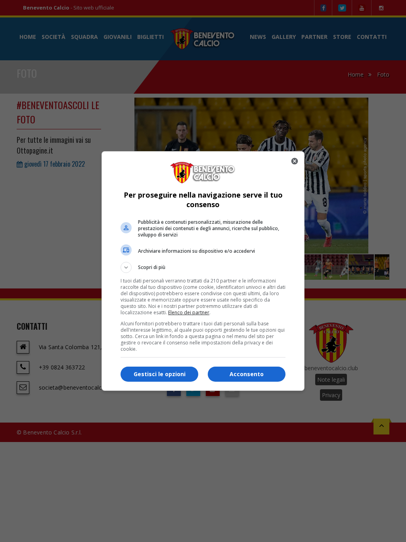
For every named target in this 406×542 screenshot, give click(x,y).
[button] (203, 267)
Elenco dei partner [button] (188, 312)
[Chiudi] (295, 161)
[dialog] (203, 271)
